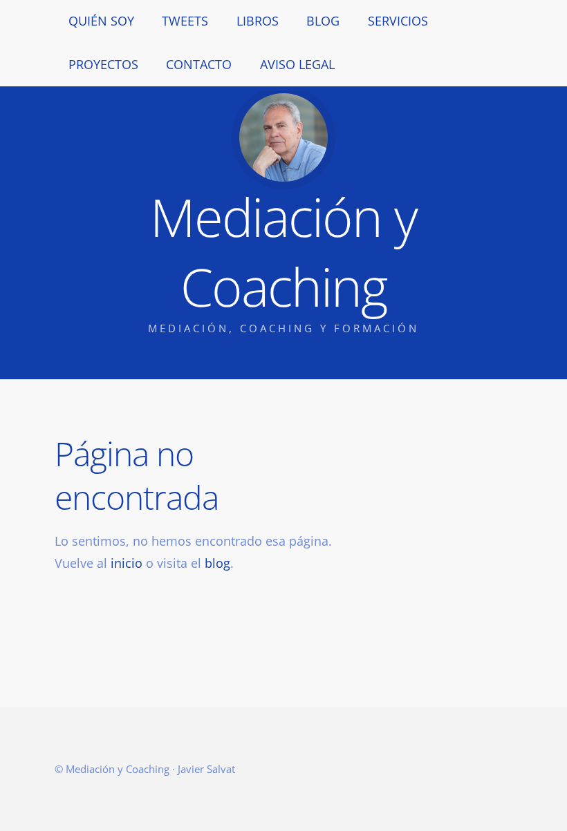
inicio (126, 563)
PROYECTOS (103, 64)
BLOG (323, 20)
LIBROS (257, 20)
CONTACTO (199, 64)
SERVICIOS (398, 20)
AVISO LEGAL (297, 64)
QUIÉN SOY (101, 20)
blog (217, 563)
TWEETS (185, 20)
